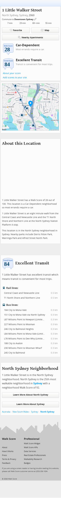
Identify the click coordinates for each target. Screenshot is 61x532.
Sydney (23, 15)
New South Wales (21, 412)
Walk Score (9, 438)
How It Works (7, 451)
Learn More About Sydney (30, 404)
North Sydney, (10, 15)
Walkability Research (33, 459)
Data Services (30, 451)
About (4, 447)
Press (4, 455)
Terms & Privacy (9, 459)
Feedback (6, 463)
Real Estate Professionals (35, 455)
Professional (31, 438)
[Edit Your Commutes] (35, 18)
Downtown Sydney (24, 19)
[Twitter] (4, 443)
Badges (27, 463)
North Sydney (47, 412)
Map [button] (47, 30)
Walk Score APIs (31, 447)
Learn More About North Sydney (30, 395)
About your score (12, 73)
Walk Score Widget (32, 443)
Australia (6, 412)
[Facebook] (8, 443)
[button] (30, 103)
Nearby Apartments (32, 37)
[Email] (13, 443)
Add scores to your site (15, 77)
